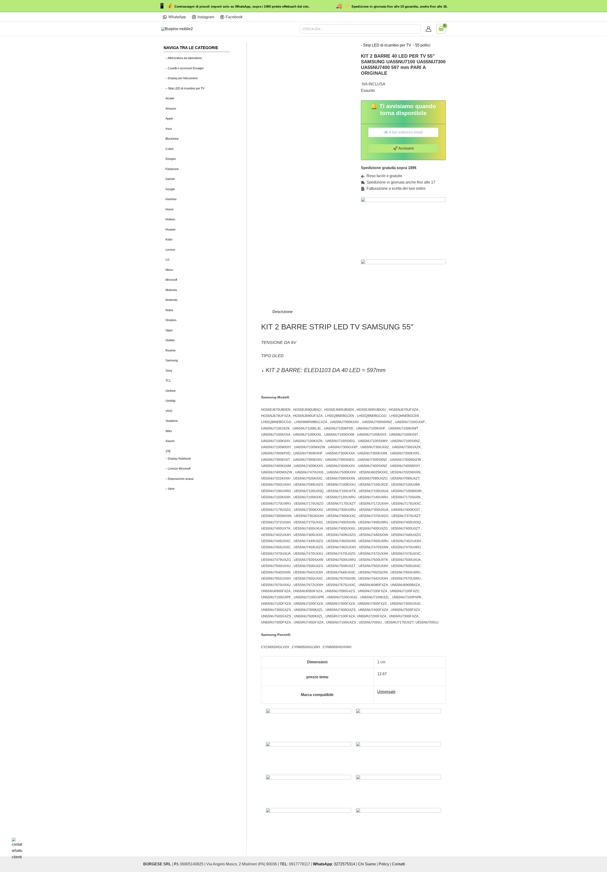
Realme (171, 350)
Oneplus (171, 320)
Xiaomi (170, 441)
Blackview (172, 138)
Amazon (171, 108)
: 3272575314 (334, 864)
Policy (384, 864)
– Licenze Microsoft (178, 468)
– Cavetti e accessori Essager (185, 68)
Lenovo (170, 249)
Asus (169, 128)
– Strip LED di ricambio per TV (185, 88)
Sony (169, 370)
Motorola (171, 290)
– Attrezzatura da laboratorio (184, 58)
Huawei (170, 229)
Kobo (169, 239)
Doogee (171, 159)
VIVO (169, 411)
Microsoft (171, 279)
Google (170, 189)
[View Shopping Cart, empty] (441, 29)
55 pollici (422, 45)
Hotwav (170, 219)
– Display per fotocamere (182, 78)
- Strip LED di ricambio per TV (386, 45)
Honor (170, 209)
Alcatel (170, 98)
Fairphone (172, 169)
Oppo (169, 330)
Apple (169, 118)
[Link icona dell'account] (428, 29)
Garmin (170, 179)
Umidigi (170, 400)
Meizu (169, 270)
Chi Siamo (367, 864)
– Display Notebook (178, 458)
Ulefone (171, 390)
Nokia (169, 310)
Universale (386, 692)
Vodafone (172, 421)
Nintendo (171, 300)
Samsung (172, 360)
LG (167, 259)
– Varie (170, 488)
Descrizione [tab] (282, 312)
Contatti (398, 864)
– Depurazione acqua (179, 478)
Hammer (171, 199)
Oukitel (170, 340)
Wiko (169, 431)
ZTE (168, 451)
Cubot (169, 149)
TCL (168, 380)
